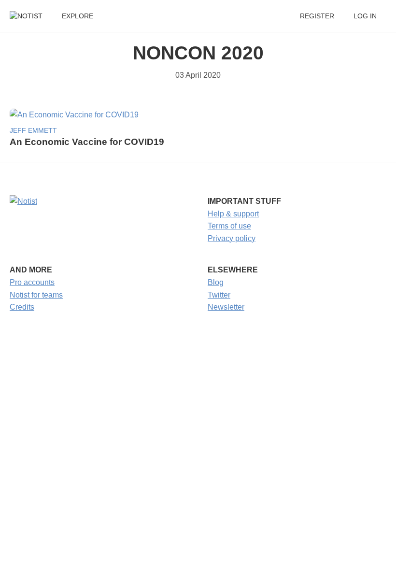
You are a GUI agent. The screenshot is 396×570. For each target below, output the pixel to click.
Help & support (233, 214)
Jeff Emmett (33, 130)
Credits (22, 307)
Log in (365, 16)
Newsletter (226, 307)
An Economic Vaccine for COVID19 (87, 142)
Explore (77, 16)
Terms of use (229, 226)
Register (317, 16)
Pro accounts (32, 282)
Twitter (219, 295)
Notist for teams (36, 295)
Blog (216, 282)
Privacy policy (231, 238)
